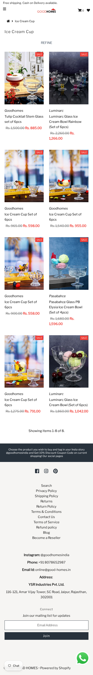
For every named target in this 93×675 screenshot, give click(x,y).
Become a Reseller (46, 538)
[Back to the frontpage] (9, 21)
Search (46, 486)
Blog (46, 533)
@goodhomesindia (55, 555)
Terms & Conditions (46, 512)
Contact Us (46, 517)
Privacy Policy (46, 491)
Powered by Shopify (55, 668)
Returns (46, 501)
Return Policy (46, 506)
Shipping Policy (46, 496)
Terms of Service (46, 522)
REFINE (46, 43)
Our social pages (53, 456)
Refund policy (46, 527)
